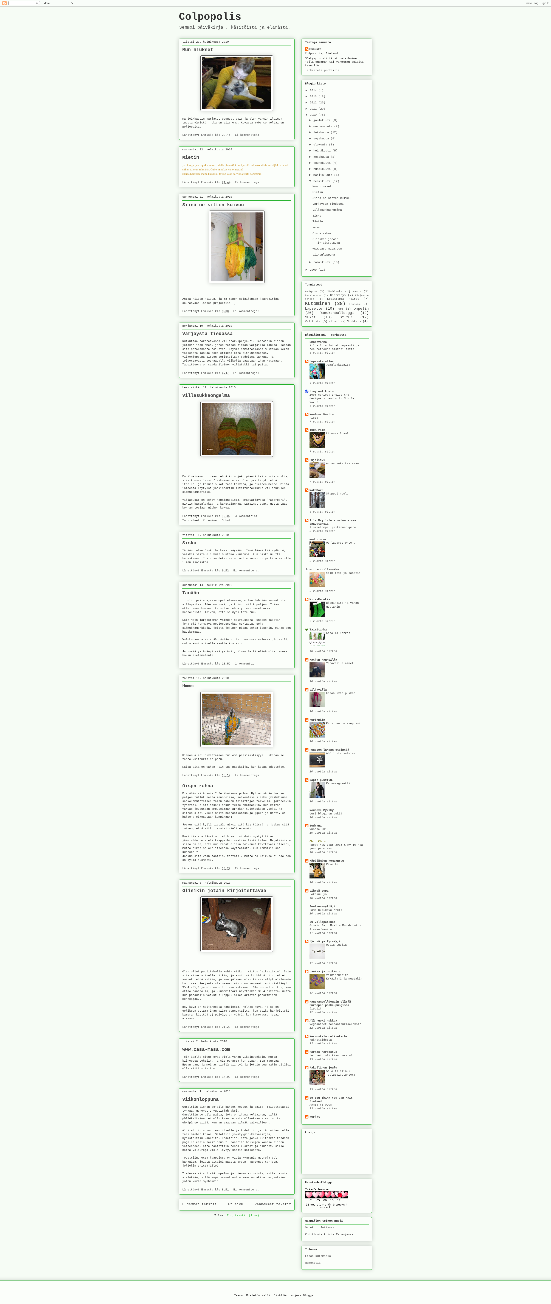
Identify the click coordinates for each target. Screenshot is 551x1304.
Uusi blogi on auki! (326, 813)
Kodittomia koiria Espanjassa (329, 1234)
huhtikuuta (322, 169)
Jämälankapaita (338, 365)
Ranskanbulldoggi (337, 313)
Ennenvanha (318, 342)
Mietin (190, 157)
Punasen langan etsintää (329, 750)
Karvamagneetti (338, 783)
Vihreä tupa (319, 890)
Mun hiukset (197, 50)
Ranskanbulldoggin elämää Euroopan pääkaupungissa (330, 1003)
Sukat (226, 520)
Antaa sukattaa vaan (342, 463)
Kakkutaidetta (321, 1040)
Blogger (309, 1295)
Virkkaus (354, 321)
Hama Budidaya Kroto (326, 910)
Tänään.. (193, 593)
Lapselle (313, 309)
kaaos (357, 291)
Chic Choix (318, 841)
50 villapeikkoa (322, 922)
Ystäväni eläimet (340, 663)
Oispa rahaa (197, 786)
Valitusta (312, 321)
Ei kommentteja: (249, 135)
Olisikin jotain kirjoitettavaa (224, 891)
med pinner (318, 539)
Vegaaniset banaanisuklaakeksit (335, 1024)
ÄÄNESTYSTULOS (321, 1104)
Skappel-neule (337, 493)
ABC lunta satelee (340, 753)
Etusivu (235, 1204)
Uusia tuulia (336, 945)
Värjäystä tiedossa (207, 334)
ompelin (361, 309)
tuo (212, 1068)
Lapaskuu (355, 304)
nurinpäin (317, 720)
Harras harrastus (323, 1052)
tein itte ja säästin (343, 573)
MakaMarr (316, 490)
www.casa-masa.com (206, 1049)
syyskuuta (322, 138)
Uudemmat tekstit (199, 1204)
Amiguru (311, 291)
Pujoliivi (317, 460)
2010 (314, 115)
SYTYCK (346, 317)
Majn (194, 620)
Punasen (261, 620)
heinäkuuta (322, 150)
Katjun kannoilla (323, 659)
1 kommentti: (246, 663)
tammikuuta (322, 262)
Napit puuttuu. (322, 780)
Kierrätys (338, 295)
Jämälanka (334, 291)
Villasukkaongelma (206, 395)
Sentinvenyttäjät (323, 906)
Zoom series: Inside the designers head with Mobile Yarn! (332, 398)
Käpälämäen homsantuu (327, 861)
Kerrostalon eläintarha (328, 1036)
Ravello (332, 864)
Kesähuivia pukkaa (340, 693)
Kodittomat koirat (343, 299)
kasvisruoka (313, 295)
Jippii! (316, 1008)
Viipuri (334, 321)
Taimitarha (318, 629)
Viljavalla (318, 689)
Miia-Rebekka (320, 599)
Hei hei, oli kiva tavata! (331, 1055)
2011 (314, 109)
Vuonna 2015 (319, 829)
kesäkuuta (322, 157)
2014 (314, 90)
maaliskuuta (323, 175)
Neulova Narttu (322, 414)
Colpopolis (210, 17)
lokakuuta (322, 132)
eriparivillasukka (324, 569)
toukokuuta (322, 163)
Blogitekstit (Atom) (242, 1215)
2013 (314, 96)
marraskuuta (323, 126)
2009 (314, 269)
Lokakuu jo (318, 894)
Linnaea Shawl (337, 433)
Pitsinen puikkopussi (343, 723)
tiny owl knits (322, 391)
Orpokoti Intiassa (319, 1227)
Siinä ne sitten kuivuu (213, 205)
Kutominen (210, 520)
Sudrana (316, 825)
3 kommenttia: (247, 516)
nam (340, 308)
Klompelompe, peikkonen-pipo (333, 527)
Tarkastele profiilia (322, 70)
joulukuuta (322, 120)
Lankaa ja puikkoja (325, 971)
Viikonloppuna (200, 1099)
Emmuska (315, 49)
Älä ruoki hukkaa (323, 1020)
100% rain (317, 430)
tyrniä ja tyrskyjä (325, 941)
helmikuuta (322, 181)
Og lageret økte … (340, 542)
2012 (314, 102)
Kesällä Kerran (338, 633)
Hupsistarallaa (322, 361)
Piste (314, 418)
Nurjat (315, 1116)
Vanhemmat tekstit (273, 1204)
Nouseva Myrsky (322, 810)
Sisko (189, 543)
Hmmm (187, 686)
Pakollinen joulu (323, 1067)
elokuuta (321, 144)
